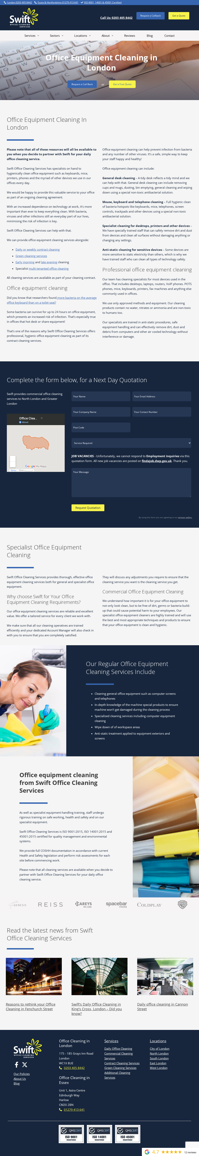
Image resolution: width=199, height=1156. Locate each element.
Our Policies (22, 1074)
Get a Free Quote (122, 84)
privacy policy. (185, 517)
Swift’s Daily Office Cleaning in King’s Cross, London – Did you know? (97, 1009)
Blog (17, 1083)
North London (159, 1053)
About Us (20, 1079)
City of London (159, 1049)
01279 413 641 (74, 1110)
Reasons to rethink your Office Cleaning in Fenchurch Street (30, 1006)
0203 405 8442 (74, 1068)
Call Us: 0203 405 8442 (116, 18)
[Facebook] (16, 1065)
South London (159, 1058)
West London (159, 1068)
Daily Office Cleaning (118, 1049)
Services (111, 1041)
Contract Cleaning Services (122, 1063)
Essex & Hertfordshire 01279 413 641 (58, 2)
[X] (25, 1065)
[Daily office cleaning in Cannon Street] (165, 976)
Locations (158, 1041)
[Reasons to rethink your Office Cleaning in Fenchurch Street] (34, 976)
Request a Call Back (82, 84)
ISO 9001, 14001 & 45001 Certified (102, 2)
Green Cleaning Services (120, 1068)
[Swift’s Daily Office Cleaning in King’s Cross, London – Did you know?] (99, 976)
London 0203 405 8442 (19, 2)
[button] (150, 15)
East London (158, 1063)
